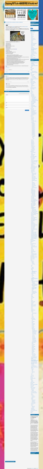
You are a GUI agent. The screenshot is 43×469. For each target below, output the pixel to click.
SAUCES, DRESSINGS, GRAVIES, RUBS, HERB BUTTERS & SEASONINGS (34, 49)
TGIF (32, 181)
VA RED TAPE (32, 411)
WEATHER (32, 381)
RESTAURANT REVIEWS (33, 378)
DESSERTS (32, 40)
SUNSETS (32, 380)
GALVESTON (33, 407)
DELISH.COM (33, 326)
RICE (32, 276)
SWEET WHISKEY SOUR (34, 71)
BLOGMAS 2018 (33, 127)
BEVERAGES (32, 268)
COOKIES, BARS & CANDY (34, 285)
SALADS (32, 46)
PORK (32, 315)
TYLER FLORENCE (34, 340)
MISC (31, 242)
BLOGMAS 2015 (33, 124)
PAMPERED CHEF (33, 349)
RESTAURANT (33, 351)
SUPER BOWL (32, 383)
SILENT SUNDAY (33, 179)
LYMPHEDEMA (32, 103)
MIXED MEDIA (32, 83)
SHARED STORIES (33, 154)
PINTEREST (33, 350)
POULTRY (33, 316)
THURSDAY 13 (33, 182)
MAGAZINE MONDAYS (33, 201)
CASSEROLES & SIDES (33, 39)
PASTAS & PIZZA (33, 45)
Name (6, 102)
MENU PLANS (32, 239)
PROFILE (32, 252)
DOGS (31, 70)
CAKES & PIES (33, 282)
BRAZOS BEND (33, 406)
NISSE (33, 137)
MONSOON (33, 390)
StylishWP (37, 468)
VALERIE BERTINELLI (34, 341)
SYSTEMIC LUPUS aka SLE (33, 106)
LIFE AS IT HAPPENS (33, 157)
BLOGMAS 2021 (33, 130)
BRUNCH (32, 269)
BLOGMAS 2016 (33, 125)
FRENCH (32, 294)
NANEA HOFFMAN (33, 177)
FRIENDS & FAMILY (34, 342)
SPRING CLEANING (32, 382)
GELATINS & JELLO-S (34, 291)
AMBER (31, 67)
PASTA (32, 274)
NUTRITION (32, 104)
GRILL (31, 299)
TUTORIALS (32, 56)
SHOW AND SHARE (33, 218)
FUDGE (32, 290)
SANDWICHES (32, 47)
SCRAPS (32, 352)
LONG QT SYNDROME (33, 102)
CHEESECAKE (33, 283)
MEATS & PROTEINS (33, 44)
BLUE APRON (33, 321)
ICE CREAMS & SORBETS (34, 292)
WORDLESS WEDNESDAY (34, 187)
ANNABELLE (33, 136)
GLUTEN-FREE (32, 297)
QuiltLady (11, 69)
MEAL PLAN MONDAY (33, 203)
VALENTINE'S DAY (33, 149)
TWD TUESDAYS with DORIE (34, 234)
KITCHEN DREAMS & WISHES (33, 156)
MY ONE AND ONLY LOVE (33, 243)
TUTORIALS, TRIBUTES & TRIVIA (34, 410)
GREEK (32, 298)
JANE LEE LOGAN (33, 176)
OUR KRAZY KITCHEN (34, 210)
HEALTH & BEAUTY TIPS (33, 110)
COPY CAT (33, 325)
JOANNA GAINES (33, 346)
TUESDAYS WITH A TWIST (33, 233)
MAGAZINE (33, 347)
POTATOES (33, 275)
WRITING (31, 412)
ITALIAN (32, 42)
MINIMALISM (32, 241)
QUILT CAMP (32, 68)
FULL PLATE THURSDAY (33, 199)
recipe (22, 26)
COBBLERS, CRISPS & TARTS (35, 284)
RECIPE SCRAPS (33, 202)
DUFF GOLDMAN (33, 76)
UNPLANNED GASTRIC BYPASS (35, 100)
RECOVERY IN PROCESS (34, 99)
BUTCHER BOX (33, 323)
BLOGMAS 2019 (33, 128)
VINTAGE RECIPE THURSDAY (34, 236)
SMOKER (33, 267)
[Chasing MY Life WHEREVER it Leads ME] (21, 14)
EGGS (32, 270)
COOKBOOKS (32, 75)
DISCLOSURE (32, 249)
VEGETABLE (33, 277)
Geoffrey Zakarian (26, 26)
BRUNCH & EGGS (33, 38)
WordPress (32, 468)
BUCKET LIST (32, 159)
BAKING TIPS (32, 109)
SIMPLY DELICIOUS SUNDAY (34, 211)
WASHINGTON (32, 408)
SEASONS (32, 379)
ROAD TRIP (32, 404)
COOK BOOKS (33, 324)
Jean (7, 76)
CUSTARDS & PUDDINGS (34, 287)
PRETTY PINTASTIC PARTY (34, 212)
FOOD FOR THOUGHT (33, 152)
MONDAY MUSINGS (33, 205)
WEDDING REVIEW (33, 409)
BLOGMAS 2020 (33, 129)
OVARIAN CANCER (33, 105)
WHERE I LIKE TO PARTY (33, 57)
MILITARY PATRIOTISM (33, 240)
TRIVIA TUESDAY (33, 183)
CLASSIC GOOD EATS (34, 209)
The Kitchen (13, 26)
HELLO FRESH (33, 344)
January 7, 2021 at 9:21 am (9, 89)
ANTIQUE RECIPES (33, 319)
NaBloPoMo (32, 206)
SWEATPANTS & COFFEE (34, 180)
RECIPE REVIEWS (33, 318)
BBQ (31, 266)
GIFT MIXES (33, 286)
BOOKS (31, 73)
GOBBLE (32, 343)
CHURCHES (32, 80)
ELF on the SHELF (33, 135)
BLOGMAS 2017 (33, 126)
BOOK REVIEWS (32, 74)
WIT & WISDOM (32, 155)
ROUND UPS (32, 215)
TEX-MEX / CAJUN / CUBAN (34, 53)
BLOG (32, 320)
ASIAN (31, 265)
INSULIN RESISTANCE (33, 101)
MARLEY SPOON (33, 348)
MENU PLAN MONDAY (33, 204)
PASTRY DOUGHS (33, 293)
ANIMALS (31, 69)
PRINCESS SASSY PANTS (34, 178)
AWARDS (32, 248)
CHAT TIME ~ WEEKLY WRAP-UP (34, 160)
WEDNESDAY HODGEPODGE (34, 237)
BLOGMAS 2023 (33, 132)
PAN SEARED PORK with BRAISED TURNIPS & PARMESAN (14, 22)
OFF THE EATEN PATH (34, 77)
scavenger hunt (32, 216)
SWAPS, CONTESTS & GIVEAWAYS (34, 384)
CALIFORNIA (32, 389)
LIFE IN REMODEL (33, 64)
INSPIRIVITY (33, 175)
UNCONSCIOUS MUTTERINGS (34, 235)
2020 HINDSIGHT (33, 158)
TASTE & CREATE (32, 385)
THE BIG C (32, 107)
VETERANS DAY (32, 150)
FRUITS (32, 41)
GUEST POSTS (32, 250)
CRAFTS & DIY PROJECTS (33, 82)
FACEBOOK (33, 327)
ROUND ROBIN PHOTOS (33, 214)
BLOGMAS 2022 (33, 131)
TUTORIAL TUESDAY (34, 185)
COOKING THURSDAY (33, 81)
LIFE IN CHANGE (33, 98)
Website (6, 107)
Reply (28, 89)
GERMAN (32, 296)
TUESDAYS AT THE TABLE (33, 232)
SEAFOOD (33, 317)
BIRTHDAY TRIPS (33, 388)
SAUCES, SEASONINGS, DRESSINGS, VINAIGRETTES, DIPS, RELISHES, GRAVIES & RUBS (34, 360)
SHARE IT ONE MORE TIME (34, 217)
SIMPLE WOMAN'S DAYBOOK (34, 219)
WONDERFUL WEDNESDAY (34, 238)
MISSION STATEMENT (33, 251)
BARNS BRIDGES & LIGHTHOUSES (34, 72)
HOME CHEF (33, 345)
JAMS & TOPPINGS (33, 301)
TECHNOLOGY (32, 386)
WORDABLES (33, 186)
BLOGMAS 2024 (33, 133)
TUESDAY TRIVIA (33, 184)
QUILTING (32, 84)
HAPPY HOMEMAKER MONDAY (34, 200)
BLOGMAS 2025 (33, 134)
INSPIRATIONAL (32, 151)
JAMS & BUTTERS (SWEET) (34, 43)
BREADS (32, 37)
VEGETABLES (32, 54)
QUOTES (32, 153)
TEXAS (32, 405)
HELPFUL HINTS (32, 108)
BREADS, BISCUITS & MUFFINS (35, 281)
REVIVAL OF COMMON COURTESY (34, 213)
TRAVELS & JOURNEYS (33, 55)
